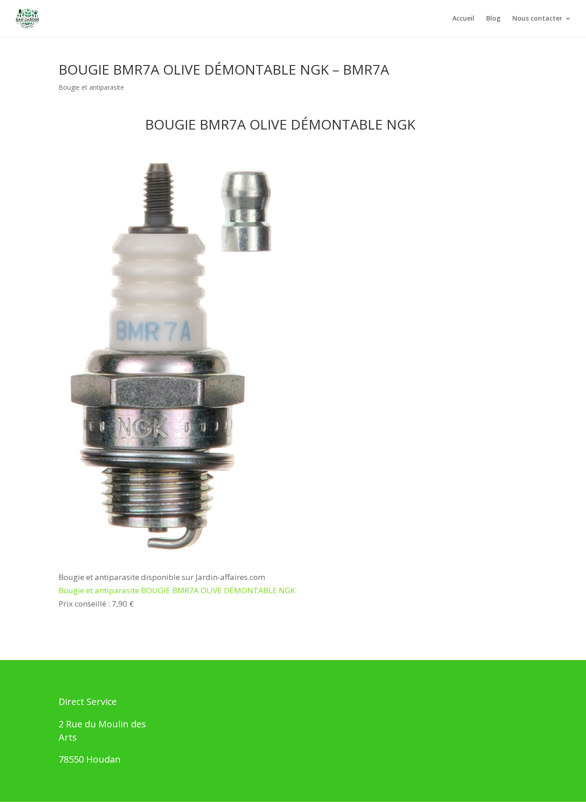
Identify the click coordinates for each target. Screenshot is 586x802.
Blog (493, 18)
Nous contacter (537, 18)
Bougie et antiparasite (91, 87)
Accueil (463, 18)
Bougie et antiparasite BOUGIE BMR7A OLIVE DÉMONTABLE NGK (177, 590)
